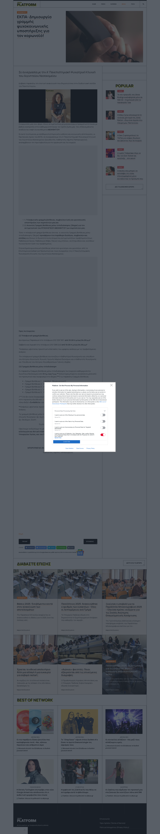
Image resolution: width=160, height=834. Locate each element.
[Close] (112, 386)
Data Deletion (70, 448)
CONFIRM (66, 442)
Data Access (80, 448)
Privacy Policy (90, 448)
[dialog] (80, 417)
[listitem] (80, 411)
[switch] (103, 415)
